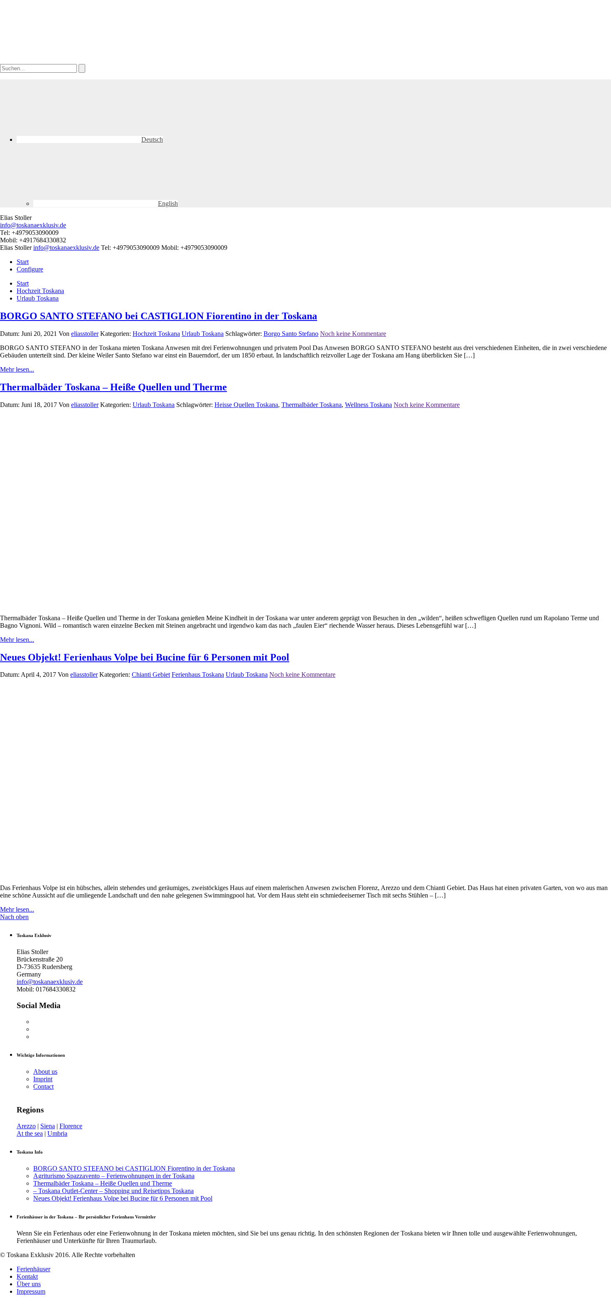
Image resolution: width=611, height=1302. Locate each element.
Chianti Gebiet (151, 674)
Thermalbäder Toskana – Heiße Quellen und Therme (113, 387)
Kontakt (27, 1276)
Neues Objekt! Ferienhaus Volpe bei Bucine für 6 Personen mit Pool (144, 657)
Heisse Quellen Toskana (246, 404)
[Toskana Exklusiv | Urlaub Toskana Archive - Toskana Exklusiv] (62, 60)
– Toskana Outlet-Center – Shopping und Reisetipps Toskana (113, 1190)
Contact (43, 1086)
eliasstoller (85, 333)
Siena (47, 1125)
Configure (30, 269)
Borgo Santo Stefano (291, 333)
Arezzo (26, 1125)
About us (45, 1071)
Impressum (31, 1291)
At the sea (30, 1133)
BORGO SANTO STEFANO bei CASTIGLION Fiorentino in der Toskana (158, 316)
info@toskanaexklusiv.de (33, 225)
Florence (70, 1125)
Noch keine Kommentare (353, 333)
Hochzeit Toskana (40, 290)
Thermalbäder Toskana (311, 404)
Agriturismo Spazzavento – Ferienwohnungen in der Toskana (114, 1175)
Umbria (57, 1133)
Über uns (29, 1283)
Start (23, 261)
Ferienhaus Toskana (198, 674)
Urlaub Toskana (38, 298)
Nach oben (14, 916)
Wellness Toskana (368, 404)
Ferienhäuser (33, 1268)
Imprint (42, 1079)
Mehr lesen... (17, 369)
